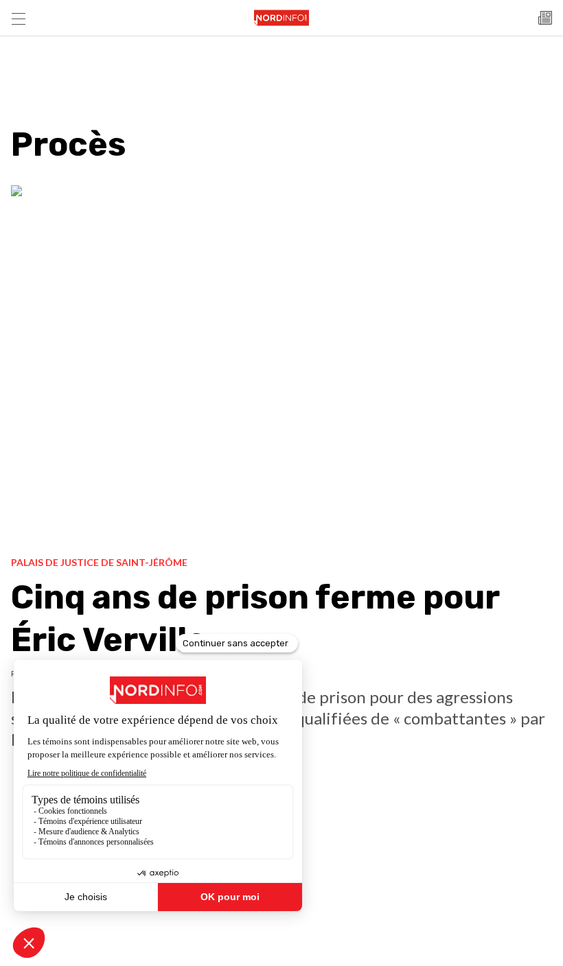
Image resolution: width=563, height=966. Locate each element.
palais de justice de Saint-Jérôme (99, 562)
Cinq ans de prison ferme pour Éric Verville (255, 618)
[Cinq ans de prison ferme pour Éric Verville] (281, 365)
